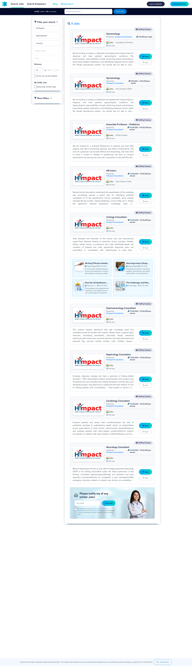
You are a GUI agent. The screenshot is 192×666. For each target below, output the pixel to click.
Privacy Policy (94, 510)
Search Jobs (17, 3)
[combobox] (48, 29)
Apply (146, 56)
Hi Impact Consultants (123, 37)
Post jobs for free (179, 4)
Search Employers (36, 3)
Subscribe (109, 503)
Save (146, 62)
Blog (55, 3)
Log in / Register (156, 4)
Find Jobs (120, 11)
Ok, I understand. (162, 662)
